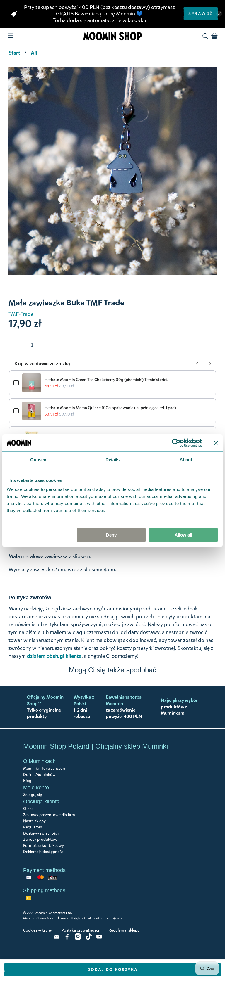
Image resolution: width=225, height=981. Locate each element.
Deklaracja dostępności (43, 851)
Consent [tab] (39, 459)
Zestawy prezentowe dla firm (49, 815)
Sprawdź (200, 13)
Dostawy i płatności (41, 833)
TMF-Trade (20, 314)
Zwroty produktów (40, 839)
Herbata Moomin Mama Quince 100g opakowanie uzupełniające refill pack (110, 408)
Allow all (183, 534)
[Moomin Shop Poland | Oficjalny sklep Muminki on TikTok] (89, 938)
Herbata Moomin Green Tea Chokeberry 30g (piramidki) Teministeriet (106, 380)
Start (14, 53)
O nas (28, 809)
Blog (27, 780)
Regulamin (32, 827)
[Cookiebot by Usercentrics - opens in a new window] (176, 442)
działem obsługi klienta (54, 656)
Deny (111, 534)
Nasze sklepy (34, 821)
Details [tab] (112, 459)
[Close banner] (216, 443)
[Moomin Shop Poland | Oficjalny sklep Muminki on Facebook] (67, 938)
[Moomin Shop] (112, 36)
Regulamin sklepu (124, 930)
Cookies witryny (37, 930)
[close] (219, 14)
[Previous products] (197, 364)
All (34, 53)
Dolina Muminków (39, 774)
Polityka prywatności (80, 930)
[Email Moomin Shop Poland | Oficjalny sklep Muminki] (56, 938)
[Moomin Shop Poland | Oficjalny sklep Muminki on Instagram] (78, 938)
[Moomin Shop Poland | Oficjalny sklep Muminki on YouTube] (99, 938)
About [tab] (186, 459)
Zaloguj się (32, 794)
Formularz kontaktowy (43, 845)
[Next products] (210, 364)
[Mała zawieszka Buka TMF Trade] (112, 171)
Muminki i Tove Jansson (44, 768)
